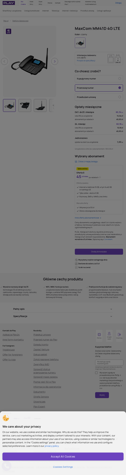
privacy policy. (52, 445)
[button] (6, 418)
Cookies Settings (63, 466)
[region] (63, 443)
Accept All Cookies (63, 456)
